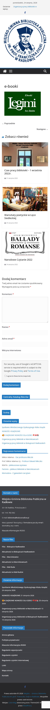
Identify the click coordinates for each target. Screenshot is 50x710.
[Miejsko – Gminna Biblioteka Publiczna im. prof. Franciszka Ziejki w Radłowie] (5, 71)
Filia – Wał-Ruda (8, 567)
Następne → (42, 129)
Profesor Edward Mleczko (32, 461)
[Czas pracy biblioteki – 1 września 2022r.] (25, 144)
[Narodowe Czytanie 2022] (25, 233)
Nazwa (6, 327)
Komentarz (8, 294)
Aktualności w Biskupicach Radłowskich (18, 552)
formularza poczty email (33, 522)
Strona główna (8, 635)
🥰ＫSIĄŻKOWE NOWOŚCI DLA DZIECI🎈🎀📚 (20, 435)
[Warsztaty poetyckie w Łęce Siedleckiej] (25, 188)
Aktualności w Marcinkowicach (14, 562)
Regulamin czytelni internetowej (15, 660)
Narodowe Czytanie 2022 (18, 259)
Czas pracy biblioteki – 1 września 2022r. (23, 172)
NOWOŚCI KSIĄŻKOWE (11, 431)
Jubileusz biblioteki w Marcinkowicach (24, 469)
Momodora (6, 473)
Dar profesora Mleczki (24, 457)
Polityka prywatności (10, 640)
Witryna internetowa (11, 350)
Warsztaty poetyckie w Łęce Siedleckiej (20, 216)
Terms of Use (34, 371)
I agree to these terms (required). (18, 376)
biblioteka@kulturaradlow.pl (18, 518)
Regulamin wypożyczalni (12, 650)
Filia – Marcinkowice (10, 557)
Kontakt (5, 675)
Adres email (8, 338)
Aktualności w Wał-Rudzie (12, 572)
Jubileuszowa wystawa (18, 465)
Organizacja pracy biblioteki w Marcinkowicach (25, 7)
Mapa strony (7, 670)
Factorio (5, 469)
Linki (4, 665)
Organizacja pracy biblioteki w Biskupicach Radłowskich (23, 443)
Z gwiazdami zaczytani (21, 473)
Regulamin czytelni (10, 655)
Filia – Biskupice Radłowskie (13, 547)
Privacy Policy (17, 371)
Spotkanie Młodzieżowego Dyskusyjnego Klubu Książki (23, 427)
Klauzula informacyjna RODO (13, 530)
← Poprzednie (8, 123)
